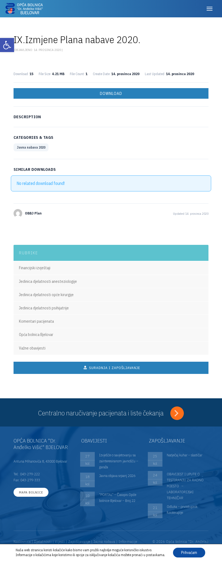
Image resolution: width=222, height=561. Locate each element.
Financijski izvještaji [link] (34, 267)
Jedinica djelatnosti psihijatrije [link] (44, 308)
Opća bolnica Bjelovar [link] (36, 334)
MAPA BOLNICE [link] (31, 492)
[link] (7, 45)
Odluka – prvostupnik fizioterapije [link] (182, 509)
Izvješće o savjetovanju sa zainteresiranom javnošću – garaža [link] (118, 461)
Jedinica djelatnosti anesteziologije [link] (48, 281)
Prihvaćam (189, 552)
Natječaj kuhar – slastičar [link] (184, 455)
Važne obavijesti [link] (32, 348)
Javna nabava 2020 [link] (31, 147)
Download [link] (111, 93)
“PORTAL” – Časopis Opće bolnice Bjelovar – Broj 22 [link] (117, 497)
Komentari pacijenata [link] (36, 321)
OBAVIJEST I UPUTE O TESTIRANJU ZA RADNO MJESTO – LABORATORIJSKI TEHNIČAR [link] (185, 486)
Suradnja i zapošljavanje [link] (114, 368)
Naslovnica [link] (22, 541)
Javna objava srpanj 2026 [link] (117, 475)
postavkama (155, 555)
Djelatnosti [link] (43, 541)
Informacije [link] (128, 541)
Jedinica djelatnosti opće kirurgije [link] (46, 294)
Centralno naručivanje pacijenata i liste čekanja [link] (101, 412)
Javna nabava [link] (104, 541)
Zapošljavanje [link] (79, 541)
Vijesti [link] (60, 541)
